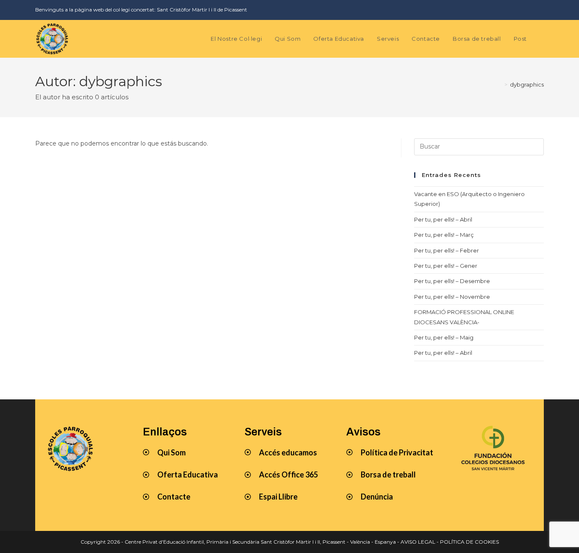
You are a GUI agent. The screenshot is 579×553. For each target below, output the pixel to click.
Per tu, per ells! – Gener (445, 265)
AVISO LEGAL (418, 542)
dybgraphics (527, 84)
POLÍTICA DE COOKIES (469, 542)
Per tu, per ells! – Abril (443, 219)
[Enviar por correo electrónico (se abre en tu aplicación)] (539, 10)
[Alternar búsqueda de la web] (541, 38)
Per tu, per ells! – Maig (443, 337)
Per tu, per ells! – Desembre (452, 281)
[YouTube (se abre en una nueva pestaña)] (527, 10)
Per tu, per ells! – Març (444, 234)
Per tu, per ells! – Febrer (446, 250)
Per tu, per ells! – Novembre (452, 296)
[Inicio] (500, 84)
